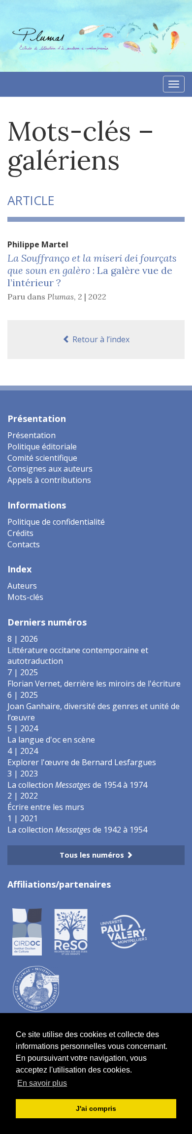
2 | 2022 (92, 296)
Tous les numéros (93, 855)
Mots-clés (25, 597)
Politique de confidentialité (56, 521)
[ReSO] (71, 931)
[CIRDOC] (27, 931)
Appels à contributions (49, 480)
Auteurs (22, 585)
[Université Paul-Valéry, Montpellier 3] (123, 931)
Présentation (31, 435)
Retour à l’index (99, 339)
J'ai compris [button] (96, 1108)
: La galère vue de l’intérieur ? (92, 270)
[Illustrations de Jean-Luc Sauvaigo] (36, 988)
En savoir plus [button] (42, 1083)
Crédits (20, 533)
